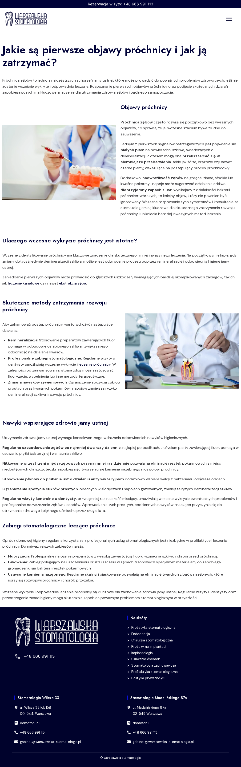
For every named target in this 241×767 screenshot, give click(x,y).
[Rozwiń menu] (232, 19)
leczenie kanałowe (23, 283)
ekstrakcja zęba (72, 283)
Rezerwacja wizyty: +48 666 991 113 (120, 4)
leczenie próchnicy (95, 364)
